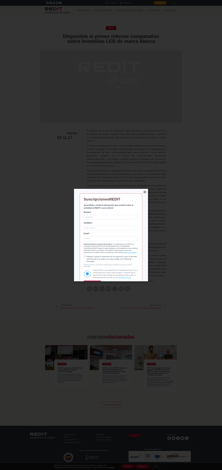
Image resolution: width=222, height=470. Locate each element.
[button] (145, 192)
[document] (111, 235)
